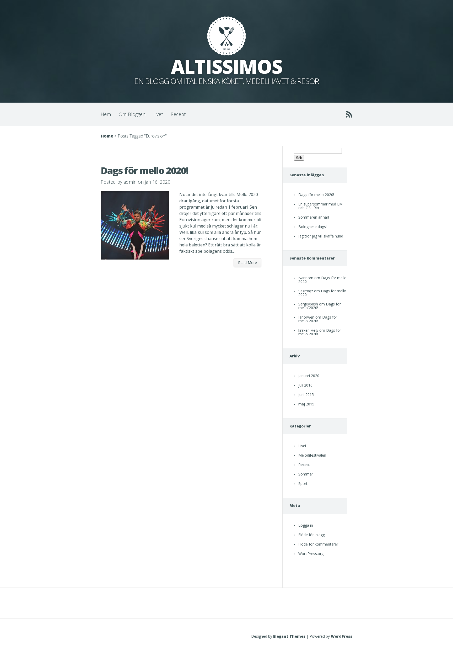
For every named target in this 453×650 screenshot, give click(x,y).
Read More (247, 262)
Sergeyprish (308, 304)
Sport (303, 483)
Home (107, 136)
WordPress (341, 636)
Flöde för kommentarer (318, 544)
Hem (106, 114)
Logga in (305, 525)
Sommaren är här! (313, 217)
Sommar (305, 474)
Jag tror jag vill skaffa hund (320, 236)
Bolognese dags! (312, 226)
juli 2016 (305, 385)
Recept (178, 114)
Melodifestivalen (312, 455)
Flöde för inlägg (311, 534)
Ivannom (305, 277)
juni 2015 (306, 394)
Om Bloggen (132, 114)
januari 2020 (308, 375)
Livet (158, 114)
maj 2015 (306, 403)
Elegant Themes (289, 636)
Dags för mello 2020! (144, 170)
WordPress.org (310, 553)
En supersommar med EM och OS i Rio (320, 206)
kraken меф (308, 330)
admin (130, 182)
